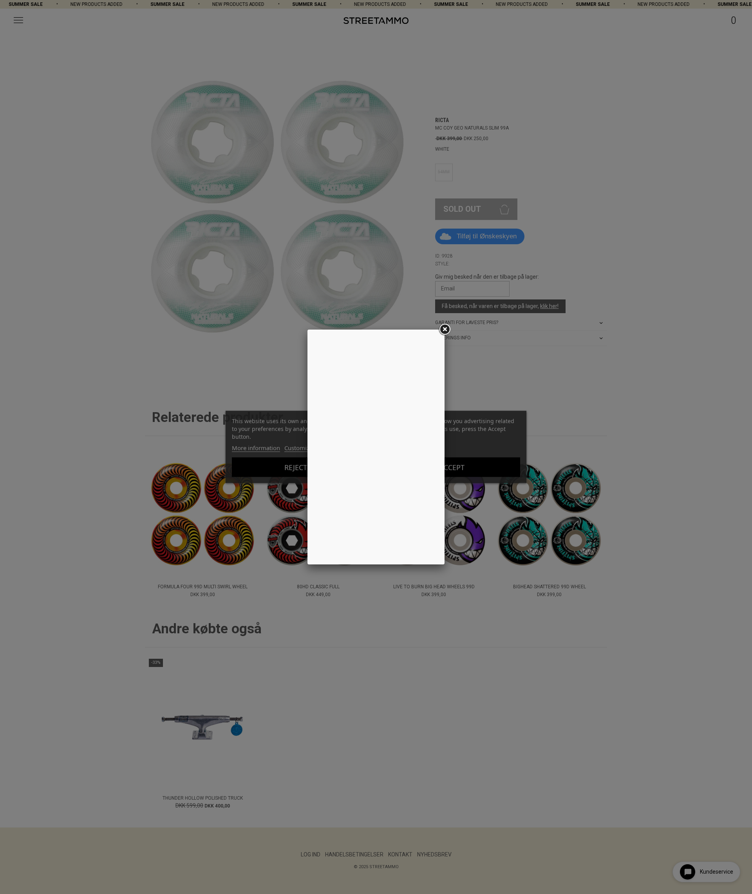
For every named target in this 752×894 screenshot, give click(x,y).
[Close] (444, 330)
